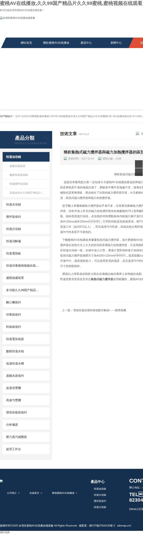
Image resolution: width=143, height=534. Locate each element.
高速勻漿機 (13, 400)
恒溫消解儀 (13, 241)
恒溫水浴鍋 (13, 204)
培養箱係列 (13, 314)
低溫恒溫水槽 (15, 363)
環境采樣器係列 (16, 412)
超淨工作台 (13, 449)
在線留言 (34, 493)
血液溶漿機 (13, 388)
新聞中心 (116, 42)
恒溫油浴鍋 (13, 156)
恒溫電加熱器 (15, 339)
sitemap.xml (124, 525)
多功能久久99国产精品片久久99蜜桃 (23, 290)
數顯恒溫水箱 (15, 351)
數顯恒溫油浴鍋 (19, 174)
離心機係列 (13, 302)
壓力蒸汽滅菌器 (16, 437)
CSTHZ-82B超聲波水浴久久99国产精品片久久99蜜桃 (79, 116)
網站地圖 (5, 532)
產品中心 (86, 42)
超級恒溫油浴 (17, 165)
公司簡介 (12, 493)
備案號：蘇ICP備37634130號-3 (97, 525)
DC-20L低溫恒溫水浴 (120, 116)
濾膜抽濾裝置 (15, 278)
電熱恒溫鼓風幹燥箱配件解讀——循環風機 (99, 310)
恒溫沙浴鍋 (13, 229)
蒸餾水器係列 (15, 375)
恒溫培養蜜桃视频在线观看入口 (23, 265)
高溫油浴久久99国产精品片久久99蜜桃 (30, 192)
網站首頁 (26, 42)
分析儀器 (12, 424)
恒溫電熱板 (13, 253)
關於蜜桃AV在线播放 (56, 42)
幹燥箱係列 (13, 327)
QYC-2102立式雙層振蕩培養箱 (32, 116)
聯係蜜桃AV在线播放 (63, 493)
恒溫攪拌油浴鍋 (19, 183)
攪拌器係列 (13, 216)
